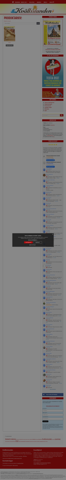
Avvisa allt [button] (38, 242)
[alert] (33, 240)
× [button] (52, 234)
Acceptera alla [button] (28, 242)
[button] (33, 240)
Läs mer (44, 238)
